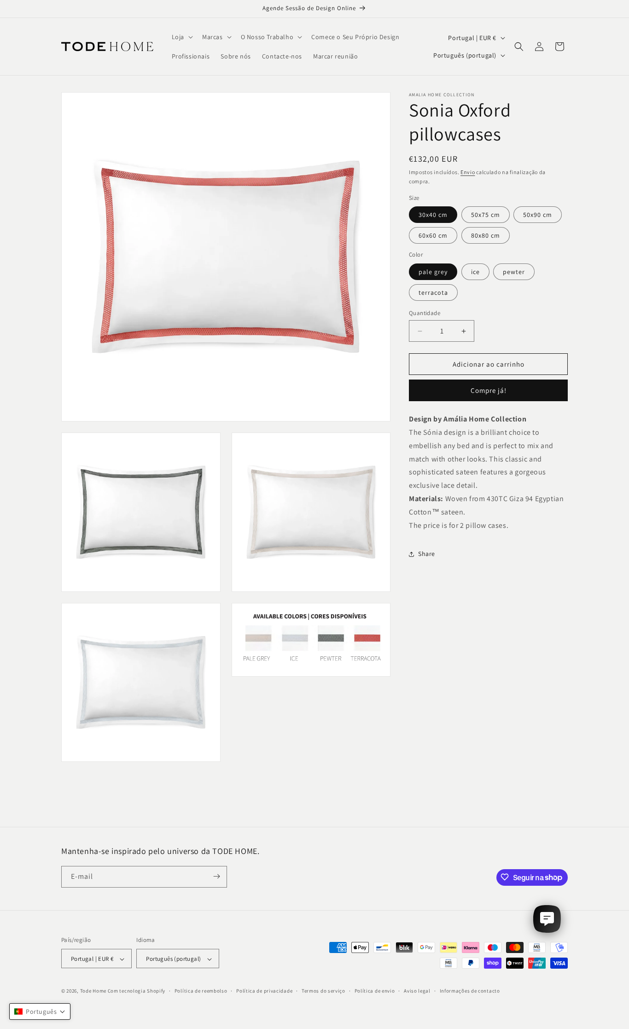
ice (475, 272)
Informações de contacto (470, 991)
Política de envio (375, 991)
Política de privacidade (264, 991)
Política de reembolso (201, 991)
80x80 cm (485, 236)
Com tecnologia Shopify (136, 991)
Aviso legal (417, 991)
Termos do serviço (323, 991)
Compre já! (489, 390)
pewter (514, 272)
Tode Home (93, 991)
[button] (181, 37)
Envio (467, 172)
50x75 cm (485, 215)
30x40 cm (433, 215)
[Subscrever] (216, 876)
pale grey (433, 272)
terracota (433, 292)
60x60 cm (433, 236)
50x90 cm (537, 215)
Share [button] (426, 554)
